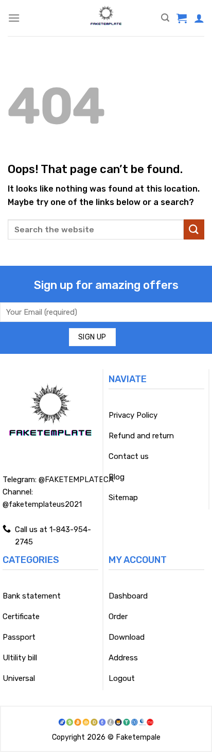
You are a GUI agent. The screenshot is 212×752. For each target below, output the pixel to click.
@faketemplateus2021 (42, 504)
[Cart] (181, 18)
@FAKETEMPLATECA (76, 479)
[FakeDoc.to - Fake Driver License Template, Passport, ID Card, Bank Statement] (106, 18)
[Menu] (14, 17)
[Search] (165, 18)
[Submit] (194, 229)
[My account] (199, 18)
